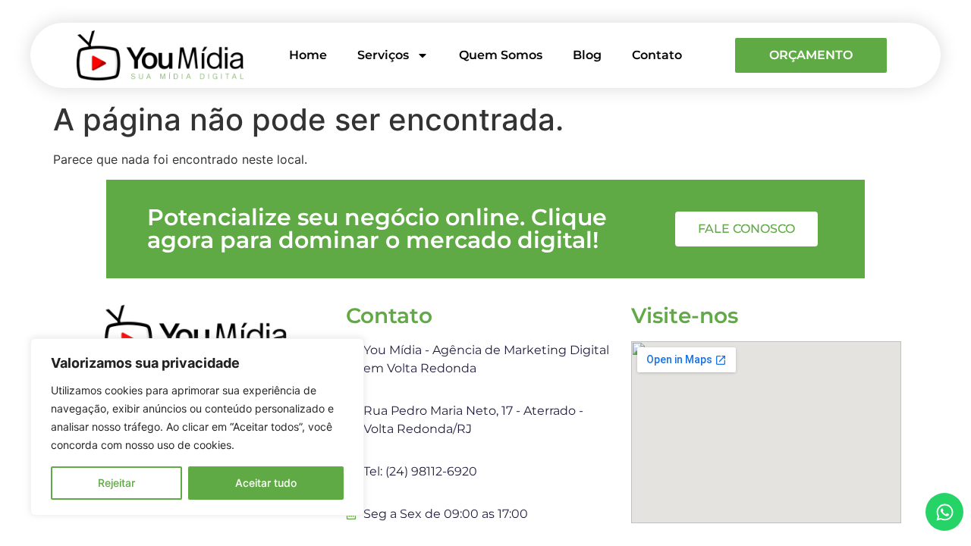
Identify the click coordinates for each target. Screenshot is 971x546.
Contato (657, 55)
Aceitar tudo (266, 482)
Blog (587, 55)
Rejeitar (116, 482)
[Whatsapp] (944, 512)
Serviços (383, 55)
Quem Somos (500, 55)
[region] (197, 427)
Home (308, 55)
